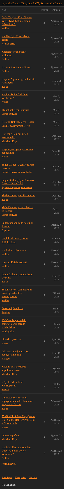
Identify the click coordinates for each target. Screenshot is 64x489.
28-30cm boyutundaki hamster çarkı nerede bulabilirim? (14, 324)
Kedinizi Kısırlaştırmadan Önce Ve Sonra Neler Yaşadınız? (16, 451)
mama (12, 43)
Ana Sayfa (7, 477)
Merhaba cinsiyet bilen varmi (18, 195)
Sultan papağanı (11, 435)
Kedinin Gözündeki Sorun (16, 67)
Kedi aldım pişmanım (14, 250)
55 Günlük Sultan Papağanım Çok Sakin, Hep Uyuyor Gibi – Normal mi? (18, 420)
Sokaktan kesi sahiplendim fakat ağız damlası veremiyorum (17, 293)
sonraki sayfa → (10, 463)
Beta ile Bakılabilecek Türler (18, 121)
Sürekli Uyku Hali (12, 339)
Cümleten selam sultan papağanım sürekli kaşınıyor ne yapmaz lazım (17, 401)
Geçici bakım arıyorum (15, 238)
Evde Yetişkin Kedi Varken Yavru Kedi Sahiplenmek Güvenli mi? (17, 21)
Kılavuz (33, 477)
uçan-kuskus (26, 172)
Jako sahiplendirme (12, 308)
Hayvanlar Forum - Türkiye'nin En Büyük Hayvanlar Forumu (32, 3)
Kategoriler (20, 477)
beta (28, 126)
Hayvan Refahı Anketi (14, 262)
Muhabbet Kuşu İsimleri (15, 109)
